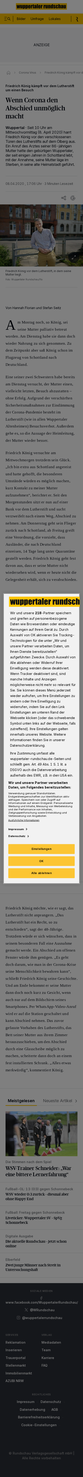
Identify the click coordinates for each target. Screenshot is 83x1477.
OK (41, 861)
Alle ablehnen (41, 873)
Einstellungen (42, 848)
